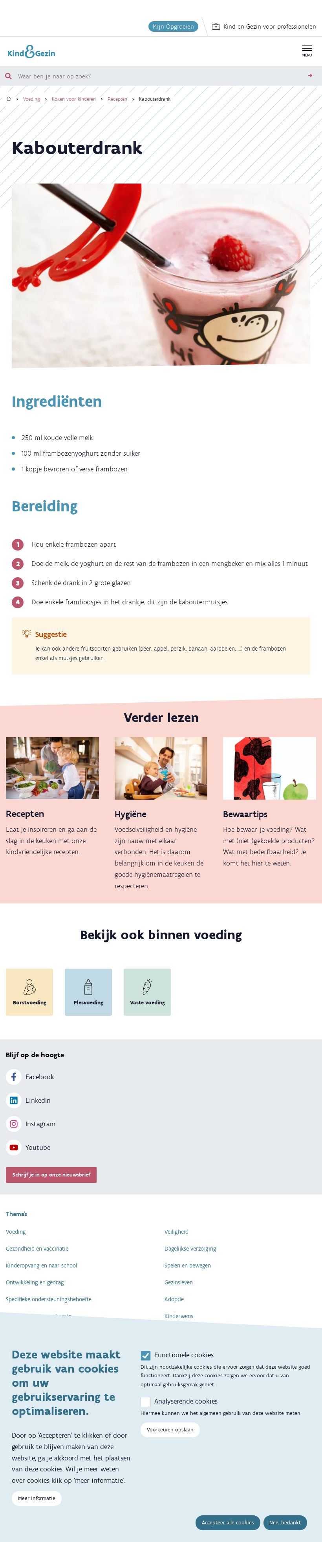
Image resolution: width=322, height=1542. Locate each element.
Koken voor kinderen (74, 99)
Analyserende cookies (186, 1401)
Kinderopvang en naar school (41, 1265)
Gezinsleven (179, 1282)
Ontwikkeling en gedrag (35, 1282)
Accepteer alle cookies (228, 1522)
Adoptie (174, 1299)
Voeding (31, 99)
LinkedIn (38, 1100)
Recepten (117, 99)
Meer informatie (36, 1498)
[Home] (8, 99)
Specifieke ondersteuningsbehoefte (48, 1299)
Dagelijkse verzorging (190, 1248)
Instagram (40, 1124)
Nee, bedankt (285, 1522)
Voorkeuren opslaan (170, 1429)
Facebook (40, 1077)
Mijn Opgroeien (173, 26)
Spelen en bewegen (188, 1265)
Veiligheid (176, 1231)
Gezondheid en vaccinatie (37, 1248)
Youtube (38, 1147)
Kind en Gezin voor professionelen (270, 26)
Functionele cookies (184, 1355)
